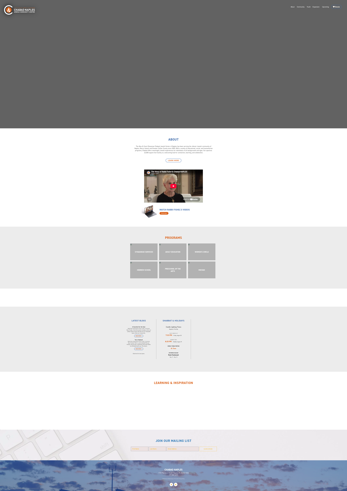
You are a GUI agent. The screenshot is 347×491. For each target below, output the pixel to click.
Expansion (316, 7)
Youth (309, 7)
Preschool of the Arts (173, 270)
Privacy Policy (182, 478)
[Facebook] (171, 484)
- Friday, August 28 (173, 335)
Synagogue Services (144, 252)
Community (300, 7)
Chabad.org (170, 478)
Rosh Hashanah (173, 355)
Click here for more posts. (139, 353)
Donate (337, 7)
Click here (164, 213)
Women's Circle (202, 252)
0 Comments (147, 328)
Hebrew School (144, 270)
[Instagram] (175, 484)
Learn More (173, 160)
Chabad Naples (19, 10)
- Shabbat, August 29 (173, 341)
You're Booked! (139, 340)
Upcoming (325, 7)
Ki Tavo (173, 348)
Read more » (139, 336)
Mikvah (202, 270)
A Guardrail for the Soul (138, 327)
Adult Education (172, 252)
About (293, 7)
